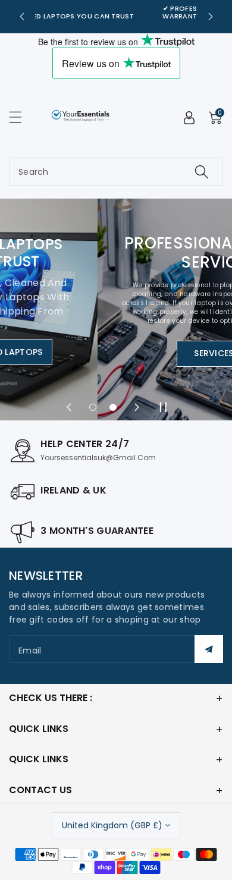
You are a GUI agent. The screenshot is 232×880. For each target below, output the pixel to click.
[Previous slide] (22, 17)
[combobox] (116, 171)
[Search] (201, 171)
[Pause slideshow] (163, 407)
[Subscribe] (209, 649)
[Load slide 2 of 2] (113, 407)
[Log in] (189, 118)
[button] (21, 116)
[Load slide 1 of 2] (93, 407)
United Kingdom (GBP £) (112, 825)
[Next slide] (210, 17)
